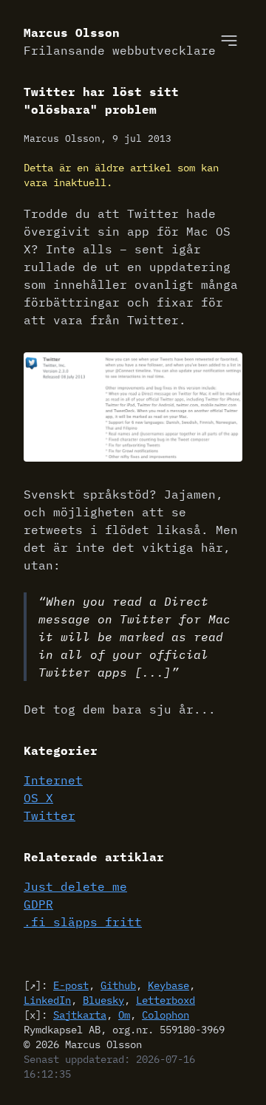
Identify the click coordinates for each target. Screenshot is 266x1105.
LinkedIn (47, 1000)
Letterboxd (165, 1000)
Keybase (168, 985)
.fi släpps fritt (83, 921)
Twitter (49, 815)
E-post (71, 985)
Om (124, 1015)
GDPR (38, 904)
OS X (38, 797)
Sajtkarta (79, 1015)
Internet (53, 780)
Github (118, 985)
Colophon (165, 1015)
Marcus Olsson (120, 41)
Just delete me (75, 886)
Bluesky (103, 1000)
